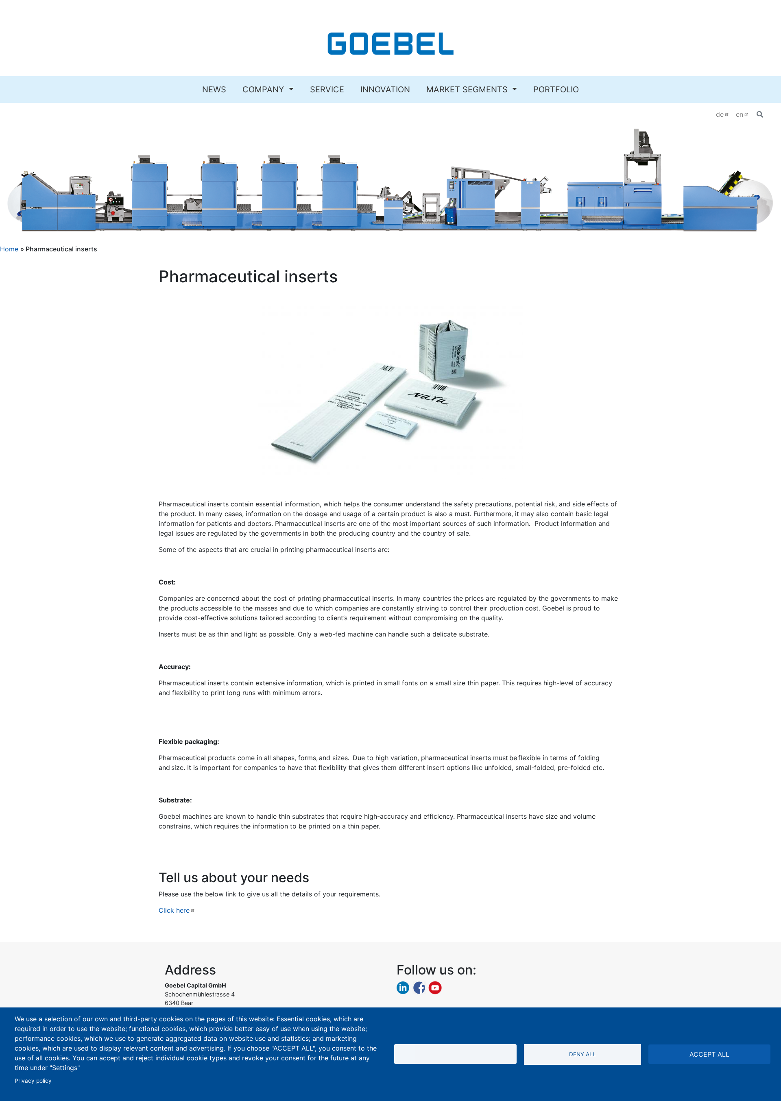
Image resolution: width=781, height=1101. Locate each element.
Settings (455, 1054)
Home (9, 249)
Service (327, 89)
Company (264, 89)
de (720, 114)
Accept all (709, 1054)
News (214, 89)
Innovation (385, 89)
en (739, 114)
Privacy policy (33, 1080)
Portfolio (556, 89)
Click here (174, 910)
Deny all (582, 1054)
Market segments (468, 89)
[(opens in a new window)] (403, 987)
